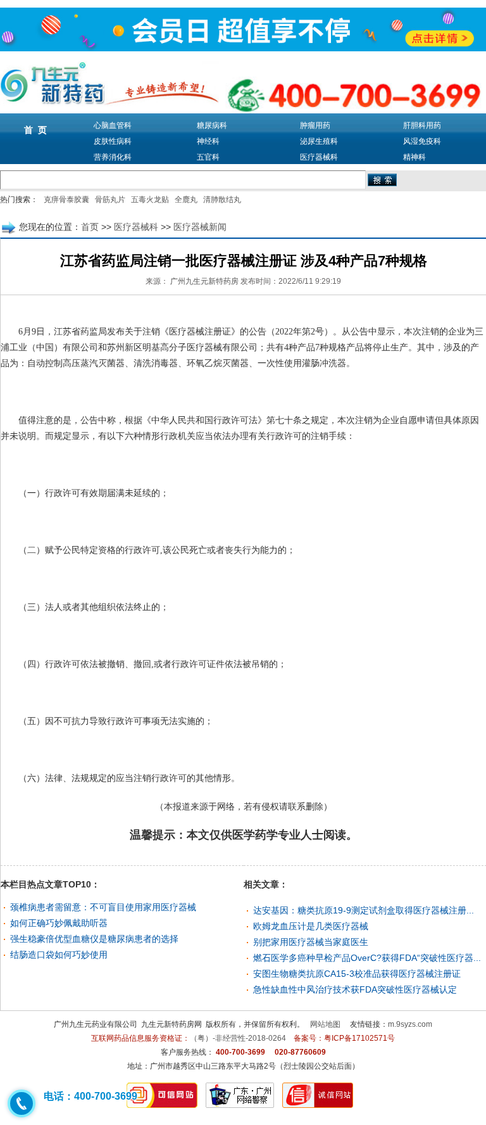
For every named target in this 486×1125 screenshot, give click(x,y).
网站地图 (325, 1024)
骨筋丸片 (110, 199)
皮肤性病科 (113, 141)
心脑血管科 (113, 125)
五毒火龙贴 (150, 199)
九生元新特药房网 (171, 1024)
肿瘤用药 (315, 125)
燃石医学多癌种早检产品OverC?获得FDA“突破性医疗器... (367, 958)
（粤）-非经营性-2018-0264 (238, 1038)
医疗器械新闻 (200, 227)
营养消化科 (113, 157)
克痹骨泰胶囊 (66, 199)
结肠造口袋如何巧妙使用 (59, 955)
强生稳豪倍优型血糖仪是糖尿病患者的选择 (94, 939)
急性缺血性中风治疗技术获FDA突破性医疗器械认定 (355, 989)
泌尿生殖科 (319, 141)
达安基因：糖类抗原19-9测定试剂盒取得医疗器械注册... (363, 910)
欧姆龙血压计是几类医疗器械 (310, 926)
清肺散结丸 (222, 199)
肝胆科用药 (422, 125)
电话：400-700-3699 (90, 1096)
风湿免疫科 (422, 141)
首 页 (35, 130)
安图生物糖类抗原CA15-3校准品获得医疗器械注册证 (357, 974)
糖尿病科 (212, 125)
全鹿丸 (186, 199)
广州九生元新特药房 (204, 281)
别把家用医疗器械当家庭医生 (310, 942)
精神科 (414, 157)
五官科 (208, 157)
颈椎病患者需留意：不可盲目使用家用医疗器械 (103, 907)
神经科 (208, 141)
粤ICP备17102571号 (359, 1038)
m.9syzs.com (410, 1024)
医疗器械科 (319, 157)
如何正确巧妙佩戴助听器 (59, 923)
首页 (90, 227)
